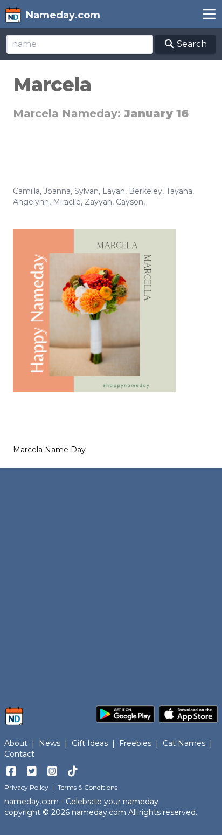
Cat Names (184, 743)
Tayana (179, 191)
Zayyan (98, 202)
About (15, 743)
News (49, 743)
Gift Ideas (90, 743)
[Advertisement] (111, 581)
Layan (113, 191)
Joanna (57, 191)
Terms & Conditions (87, 787)
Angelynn (31, 202)
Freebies (135, 743)
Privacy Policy (26, 787)
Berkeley (145, 191)
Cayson (129, 202)
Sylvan (86, 191)
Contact (19, 754)
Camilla (26, 191)
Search (191, 44)
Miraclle (67, 202)
